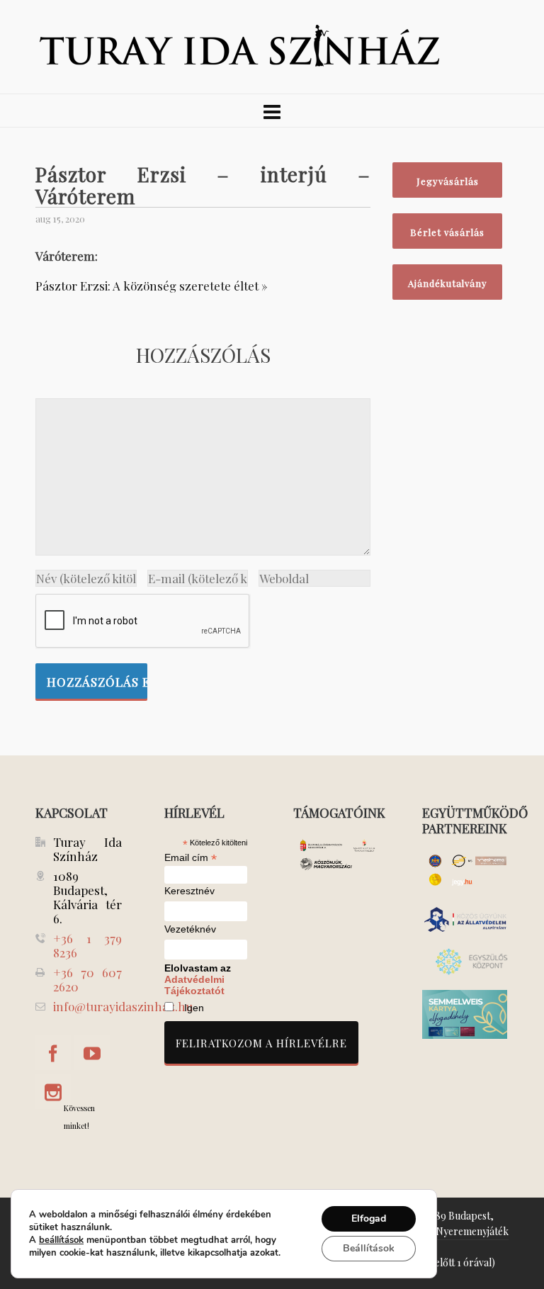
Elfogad (368, 1218)
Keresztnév (189, 891)
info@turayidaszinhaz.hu (123, 1006)
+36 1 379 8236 (87, 945)
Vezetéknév (190, 929)
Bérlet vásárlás (447, 232)
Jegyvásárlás (447, 181)
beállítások (61, 1240)
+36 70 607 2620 (87, 979)
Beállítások (369, 1248)
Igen (194, 1007)
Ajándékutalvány (447, 283)
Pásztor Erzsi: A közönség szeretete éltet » (151, 285)
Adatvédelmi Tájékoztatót (194, 985)
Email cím (190, 857)
